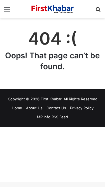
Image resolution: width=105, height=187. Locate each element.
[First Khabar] (52, 9)
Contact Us (56, 108)
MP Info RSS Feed (52, 117)
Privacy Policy (82, 108)
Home (17, 108)
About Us (34, 108)
